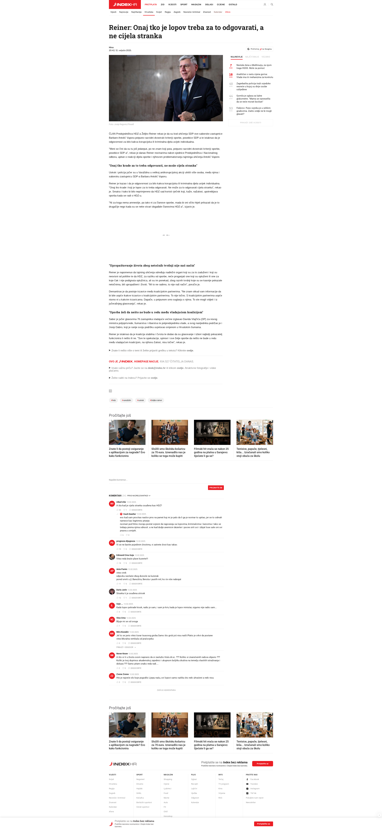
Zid (162, 4)
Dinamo (139, 784)
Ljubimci (167, 788)
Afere (227, 12)
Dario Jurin (121, 590)
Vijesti (172, 4)
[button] (112, 431)
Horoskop (168, 816)
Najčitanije (136, 12)
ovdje (180, 368)
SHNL (139, 793)
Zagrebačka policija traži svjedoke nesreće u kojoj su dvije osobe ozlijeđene (254, 86)
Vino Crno (121, 618)
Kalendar (218, 12)
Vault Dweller (129, 514)
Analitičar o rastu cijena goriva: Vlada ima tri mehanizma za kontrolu (255, 76)
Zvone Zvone (122, 674)
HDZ (113, 400)
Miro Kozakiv (122, 632)
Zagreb (177, 12)
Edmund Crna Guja (125, 555)
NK (112, 655)
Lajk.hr (194, 788)
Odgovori (195, 798)
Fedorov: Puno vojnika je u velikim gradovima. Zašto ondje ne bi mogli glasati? (254, 111)
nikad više (121, 502)
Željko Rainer (156, 400)
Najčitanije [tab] (252, 57)
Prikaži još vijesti (250, 123)
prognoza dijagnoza (125, 541)
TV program (223, 784)
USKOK (140, 400)
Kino (220, 788)
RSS (220, 798)
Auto (166, 802)
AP (112, 570)
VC (111, 619)
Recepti (194, 784)
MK (112, 633)
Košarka (140, 798)
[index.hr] (125, 4)
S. (112, 605)
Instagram (255, 788)
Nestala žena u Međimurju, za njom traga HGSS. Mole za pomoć (254, 66)
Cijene (221, 4)
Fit (165, 807)
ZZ (111, 675)
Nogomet (140, 779)
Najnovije (123, 12)
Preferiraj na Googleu (261, 49)
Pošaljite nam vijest (255, 798)
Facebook (254, 779)
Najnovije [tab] (237, 57)
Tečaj (220, 779)
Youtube (254, 784)
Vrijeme (221, 793)
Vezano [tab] (266, 57)
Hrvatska (149, 12)
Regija (168, 12)
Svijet (159, 12)
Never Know (122, 653)
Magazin (168, 775)
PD (111, 542)
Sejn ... (119, 604)
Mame (166, 798)
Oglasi (209, 4)
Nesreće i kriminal (191, 12)
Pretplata (151, 4)
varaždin (126, 400)
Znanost (207, 12)
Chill (166, 811)
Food (166, 793)
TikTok (253, 793)
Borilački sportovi (144, 802)
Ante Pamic (121, 569)
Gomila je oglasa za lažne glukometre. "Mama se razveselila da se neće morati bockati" (253, 98)
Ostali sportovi (142, 807)
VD (121, 514)
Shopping (168, 779)
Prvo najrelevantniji (137, 496)
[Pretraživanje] (271, 4)
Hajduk (139, 788)
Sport (183, 4)
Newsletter (251, 802)
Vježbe (194, 793)
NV (112, 503)
